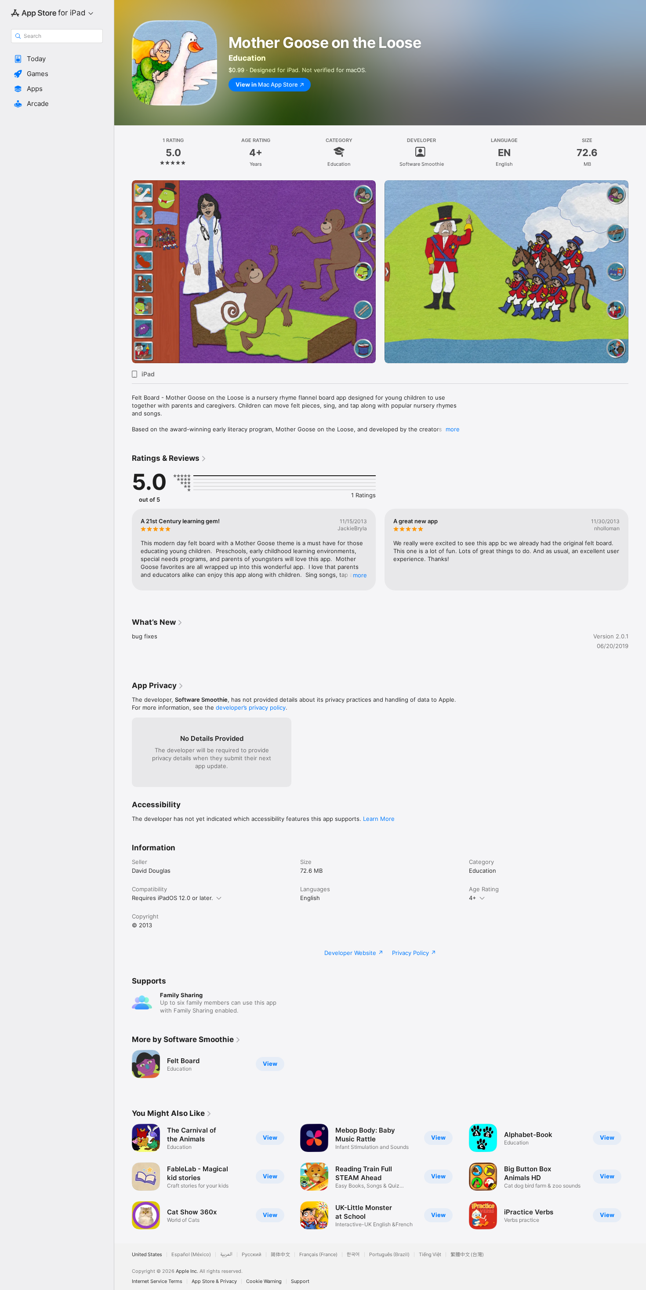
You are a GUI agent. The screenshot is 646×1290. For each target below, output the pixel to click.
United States (147, 1254)
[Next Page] (637, 272)
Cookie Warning (264, 1281)
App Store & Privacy (214, 1281)
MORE (360, 575)
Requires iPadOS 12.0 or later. (172, 897)
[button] (56, 59)
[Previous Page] (123, 272)
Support (300, 1281)
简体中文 (280, 1254)
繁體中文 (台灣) (467, 1254)
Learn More (379, 818)
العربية (226, 1254)
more (453, 429)
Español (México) (191, 1254)
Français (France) (318, 1254)
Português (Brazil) (389, 1254)
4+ (472, 897)
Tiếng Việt (430, 1254)
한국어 (353, 1254)
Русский (251, 1254)
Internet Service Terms (157, 1281)
